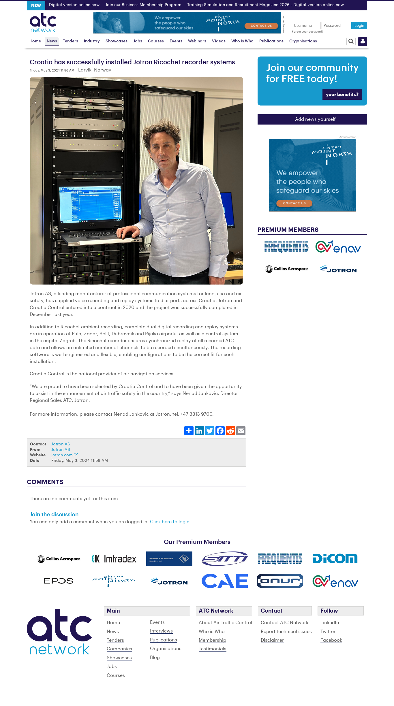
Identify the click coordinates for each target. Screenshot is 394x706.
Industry (92, 41)
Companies (119, 649)
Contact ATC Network (284, 622)
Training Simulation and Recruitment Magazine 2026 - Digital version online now (246, 5)
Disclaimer (272, 640)
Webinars (197, 41)
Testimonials (212, 649)
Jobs (137, 41)
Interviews (161, 631)
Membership (212, 640)
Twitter (327, 631)
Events (176, 41)
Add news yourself (315, 119)
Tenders (70, 41)
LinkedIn (329, 622)
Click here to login (170, 521)
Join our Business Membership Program (124, 5)
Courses (156, 41)
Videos (219, 41)
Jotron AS (60, 444)
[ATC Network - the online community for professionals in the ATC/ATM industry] (43, 21)
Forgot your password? (307, 31)
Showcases (116, 41)
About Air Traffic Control (225, 622)
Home (35, 41)
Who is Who (242, 41)
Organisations (303, 41)
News (52, 41)
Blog (155, 657)
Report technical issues (286, 631)
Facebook (331, 640)
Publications (271, 41)
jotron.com (62, 455)
